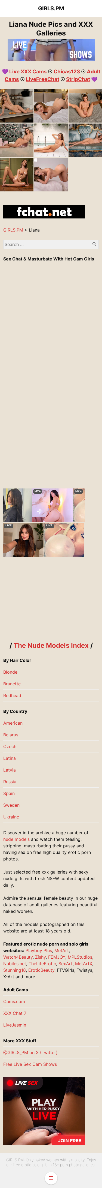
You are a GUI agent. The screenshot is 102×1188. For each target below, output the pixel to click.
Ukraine (11, 817)
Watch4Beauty (18, 957)
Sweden (11, 805)
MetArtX (83, 963)
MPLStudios (80, 957)
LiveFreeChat (42, 79)
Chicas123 (67, 71)
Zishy (40, 957)
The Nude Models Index (51, 645)
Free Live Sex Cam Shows (30, 1064)
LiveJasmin (14, 1025)
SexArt (65, 963)
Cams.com (14, 1001)
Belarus (10, 734)
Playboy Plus (39, 950)
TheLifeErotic (42, 963)
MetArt (61, 950)
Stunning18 (14, 970)
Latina (9, 758)
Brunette (12, 683)
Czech (9, 746)
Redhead (12, 695)
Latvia (9, 770)
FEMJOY (56, 957)
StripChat (78, 79)
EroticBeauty (41, 970)
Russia (9, 781)
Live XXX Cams (28, 71)
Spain (9, 793)
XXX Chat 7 (14, 1013)
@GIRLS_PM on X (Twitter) (30, 1052)
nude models (16, 839)
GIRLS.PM (51, 8)
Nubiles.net (14, 963)
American (13, 723)
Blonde (10, 672)
